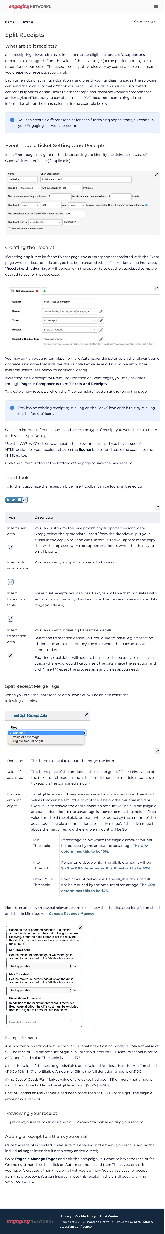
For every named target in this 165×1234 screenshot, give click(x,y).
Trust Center (109, 1216)
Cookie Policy (85, 1216)
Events (28, 21)
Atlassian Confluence (76, 1226)
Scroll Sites (142, 1221)
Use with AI (145, 21)
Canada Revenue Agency (71, 914)
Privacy (66, 1216)
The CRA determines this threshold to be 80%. (109, 868)
